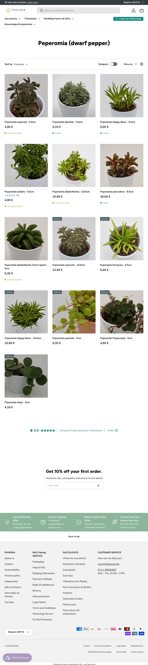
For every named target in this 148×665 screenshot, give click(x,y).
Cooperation (11, 581)
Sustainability (12, 569)
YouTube (9, 602)
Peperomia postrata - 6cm (66, 338)
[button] (141, 10)
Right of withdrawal (43, 584)
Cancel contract (137, 652)
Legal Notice (39, 602)
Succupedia (69, 569)
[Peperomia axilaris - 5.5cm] (26, 165)
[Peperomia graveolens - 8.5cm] (121, 165)
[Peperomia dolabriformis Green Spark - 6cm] (26, 238)
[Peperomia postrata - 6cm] (74, 312)
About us (9, 558)
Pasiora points (12, 575)
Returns (37, 590)
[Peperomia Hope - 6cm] (26, 376)
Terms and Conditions (44, 607)
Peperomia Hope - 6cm (17, 402)
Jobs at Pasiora (13, 587)
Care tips (68, 575)
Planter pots (69, 604)
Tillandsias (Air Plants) (75, 581)
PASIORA (14, 646)
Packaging (38, 561)
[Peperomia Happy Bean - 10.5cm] (26, 312)
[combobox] (78, 10)
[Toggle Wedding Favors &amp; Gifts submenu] (72, 18)
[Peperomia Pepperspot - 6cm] (121, 312)
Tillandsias (30, 18)
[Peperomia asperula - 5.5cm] (26, 95)
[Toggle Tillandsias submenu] (39, 18)
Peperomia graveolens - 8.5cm (117, 191)
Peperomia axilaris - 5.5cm (19, 191)
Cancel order (121, 652)
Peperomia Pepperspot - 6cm (116, 338)
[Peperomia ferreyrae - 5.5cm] (121, 238)
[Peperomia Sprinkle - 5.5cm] (74, 95)
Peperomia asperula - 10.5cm (68, 264)
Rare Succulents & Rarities (77, 587)
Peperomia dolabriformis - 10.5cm (71, 191)
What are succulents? (74, 558)
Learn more (119, 2)
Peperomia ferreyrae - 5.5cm (116, 264)
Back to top (74, 536)
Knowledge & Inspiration (18, 24)
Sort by (8, 64)
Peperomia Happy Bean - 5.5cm (117, 121)
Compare (103, 64)
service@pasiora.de (108, 563)
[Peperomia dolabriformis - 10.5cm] (74, 165)
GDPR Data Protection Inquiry (100, 652)
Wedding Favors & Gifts (57, 18)
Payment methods (42, 579)
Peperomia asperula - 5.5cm (20, 121)
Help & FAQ (39, 567)
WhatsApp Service (43, 613)
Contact (9, 563)
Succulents (11, 18)
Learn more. (11, 2)
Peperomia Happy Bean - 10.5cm (23, 338)
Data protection (41, 596)
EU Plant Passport (42, 619)
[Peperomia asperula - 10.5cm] (74, 238)
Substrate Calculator (74, 563)
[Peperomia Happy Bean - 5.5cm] (121, 95)
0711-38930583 (107, 569)
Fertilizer (67, 592)
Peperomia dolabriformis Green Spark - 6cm (26, 266)
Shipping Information (44, 573)
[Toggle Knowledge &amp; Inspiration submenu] (34, 24)
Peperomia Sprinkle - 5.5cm (67, 121)
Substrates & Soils (73, 598)
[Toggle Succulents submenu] (19, 18)
